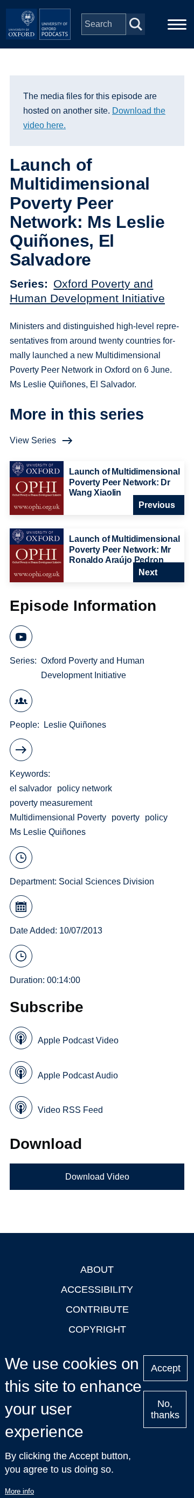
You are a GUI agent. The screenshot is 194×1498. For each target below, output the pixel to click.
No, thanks (165, 1409)
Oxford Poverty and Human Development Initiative (92, 668)
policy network (84, 788)
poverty (126, 817)
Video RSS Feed (70, 1109)
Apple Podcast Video (78, 1040)
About (97, 1269)
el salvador (31, 788)
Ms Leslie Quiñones (48, 832)
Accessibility (97, 1289)
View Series (33, 440)
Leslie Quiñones (75, 724)
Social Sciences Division (106, 881)
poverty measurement (51, 802)
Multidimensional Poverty (58, 817)
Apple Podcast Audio (78, 1075)
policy (156, 817)
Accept (166, 1368)
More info (19, 1491)
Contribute (97, 1309)
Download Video (97, 1176)
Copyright (97, 1329)
